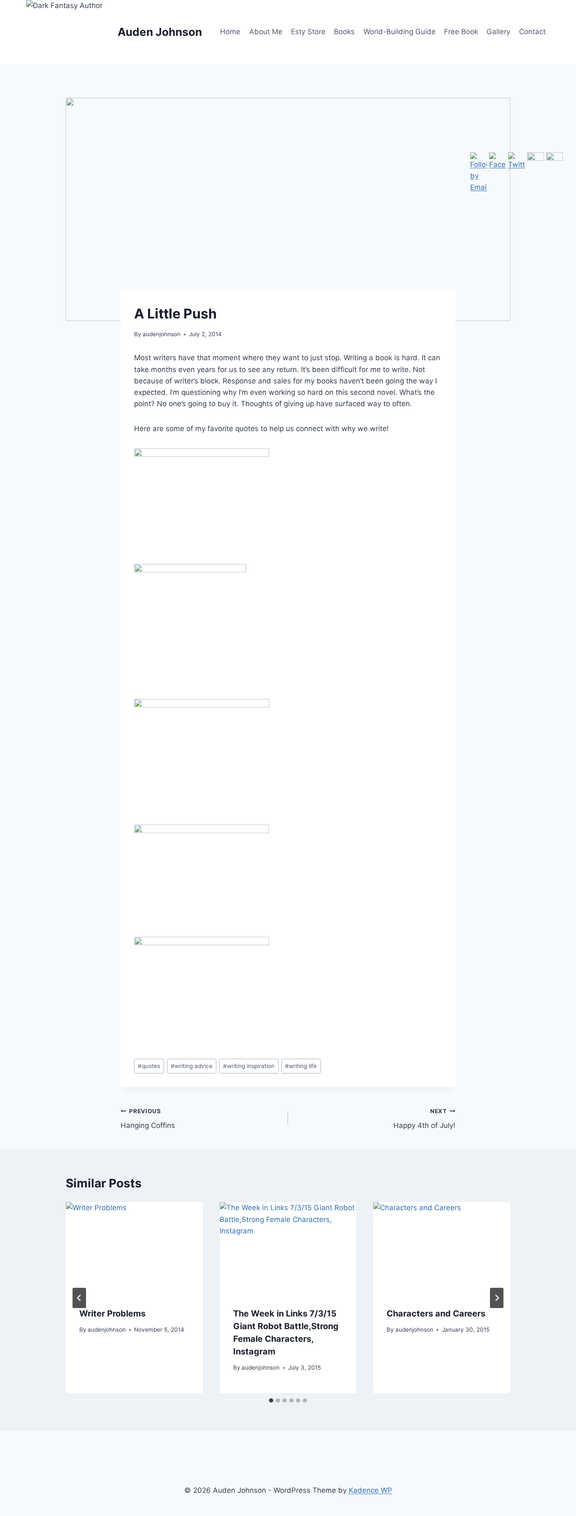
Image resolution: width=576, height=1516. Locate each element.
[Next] (496, 1298)
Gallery (498, 31)
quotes (149, 1066)
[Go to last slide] (79, 1298)
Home (230, 31)
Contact (532, 31)
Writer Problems (112, 1313)
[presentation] (134, 1247)
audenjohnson (161, 334)
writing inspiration (249, 1066)
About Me (266, 31)
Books (344, 31)
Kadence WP (370, 1490)
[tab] (271, 1400)
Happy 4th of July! (424, 1119)
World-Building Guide (399, 31)
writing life (301, 1066)
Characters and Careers (436, 1313)
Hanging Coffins (148, 1119)
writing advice (192, 1066)
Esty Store (308, 31)
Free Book (461, 31)
